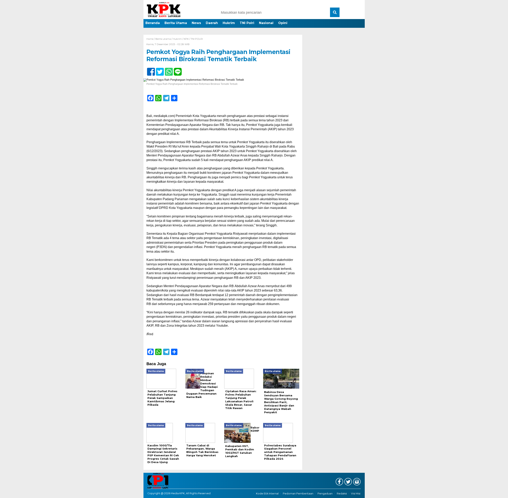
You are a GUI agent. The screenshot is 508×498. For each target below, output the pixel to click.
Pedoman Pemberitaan (298, 493)
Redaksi (342, 493)
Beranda (152, 23)
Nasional (266, 23)
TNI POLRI (197, 38)
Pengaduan (325, 493)
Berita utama (163, 38)
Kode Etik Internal (267, 493)
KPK (186, 38)
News (196, 23)
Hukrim (229, 23)
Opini (282, 23)
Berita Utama (176, 23)
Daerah (212, 23)
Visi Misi (355, 493)
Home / (150, 38)
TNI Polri (247, 23)
